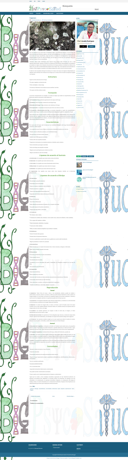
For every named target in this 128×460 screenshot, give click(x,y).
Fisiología (79, 79)
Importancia (79, 88)
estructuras (54, 388)
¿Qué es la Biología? (87, 162)
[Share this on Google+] (34, 386)
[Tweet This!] (33, 386)
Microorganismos (81, 92)
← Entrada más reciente (35, 396)
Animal (78, 56)
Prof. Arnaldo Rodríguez (86, 41)
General (78, 83)
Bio (34, 1)
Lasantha (66, 458)
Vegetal (31, 390)
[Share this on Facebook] (32, 386)
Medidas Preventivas (81, 90)
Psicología (38, 13)
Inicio (31, 1)
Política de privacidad (81, 191)
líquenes (63, 388)
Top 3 (78, 156)
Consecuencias (80, 68)
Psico (39, 1)
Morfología (79, 94)
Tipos (73, 388)
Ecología (79, 73)
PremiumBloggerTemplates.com (74, 458)
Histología (79, 86)
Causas (78, 64)
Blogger (74, 454)
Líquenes (33, 18)
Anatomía (79, 53)
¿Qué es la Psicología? (88, 169)
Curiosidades (49, 388)
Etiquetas (84, 156)
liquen (59, 388)
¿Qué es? (32, 388)
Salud (43, 1)
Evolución (79, 77)
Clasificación (80, 66)
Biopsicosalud (56, 447)
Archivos (91, 156)
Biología (32, 13)
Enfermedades (80, 75)
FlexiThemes (53, 458)
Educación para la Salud (48, 13)
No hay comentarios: (48, 20)
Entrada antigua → (71, 396)
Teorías (78, 101)
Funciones (79, 81)
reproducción (68, 388)
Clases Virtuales (59, 13)
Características (42, 388)
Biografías (79, 58)
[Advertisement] (87, 132)
